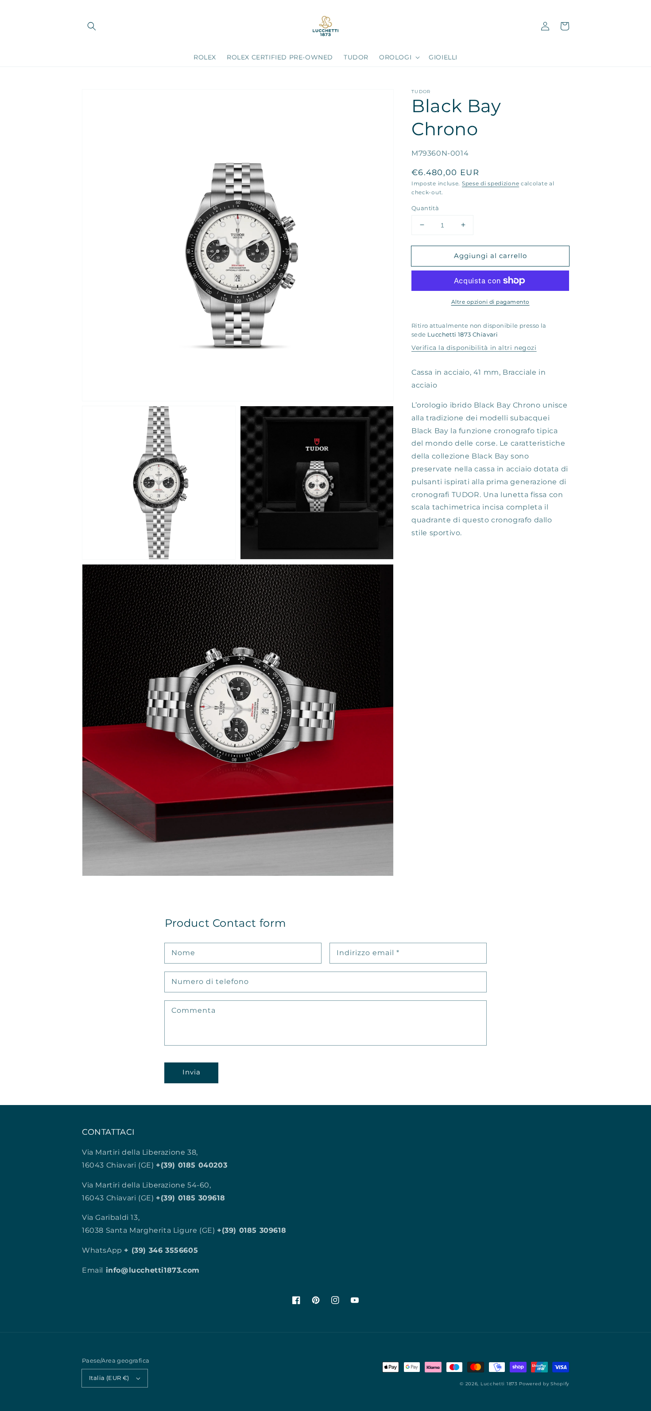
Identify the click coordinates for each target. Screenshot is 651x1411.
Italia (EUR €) (109, 1377)
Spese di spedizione (490, 183)
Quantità (425, 207)
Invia (191, 1072)
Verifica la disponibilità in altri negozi (474, 348)
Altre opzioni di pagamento (490, 301)
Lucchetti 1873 (499, 1384)
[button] (91, 26)
